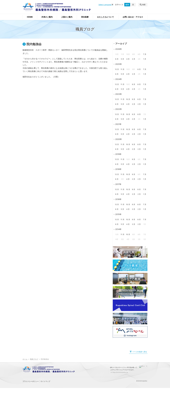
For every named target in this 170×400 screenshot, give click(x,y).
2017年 (118, 184)
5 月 (122, 59)
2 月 (139, 104)
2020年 (118, 139)
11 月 (122, 69)
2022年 (118, 109)
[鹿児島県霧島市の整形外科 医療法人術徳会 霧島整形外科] (57, 7)
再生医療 (85, 17)
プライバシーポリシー (31, 381)
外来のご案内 (47, 17)
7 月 (144, 54)
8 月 (139, 69)
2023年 (118, 94)
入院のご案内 (66, 17)
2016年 (118, 199)
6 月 (116, 59)
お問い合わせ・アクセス (133, 17)
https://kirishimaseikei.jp (120, 372)
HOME (30, 17)
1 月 (144, 59)
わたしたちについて (105, 17)
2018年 (118, 169)
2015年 (118, 214)
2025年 (118, 64)
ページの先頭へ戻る (139, 352)
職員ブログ (34, 359)
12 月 (117, 69)
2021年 (118, 124)
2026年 (118, 49)
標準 (127, 4)
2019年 (118, 154)
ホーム (25, 359)
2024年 (118, 79)
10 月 (128, 99)
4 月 (128, 59)
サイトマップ (45, 381)
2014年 (118, 229)
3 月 (133, 59)
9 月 (133, 84)
